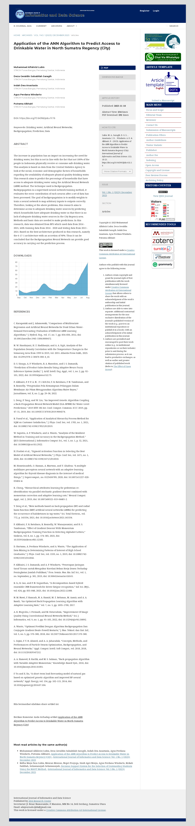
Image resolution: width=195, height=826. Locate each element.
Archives (56, 26)
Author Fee (152, 155)
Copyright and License (158, 170)
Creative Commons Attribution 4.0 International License (117, 254)
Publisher (151, 150)
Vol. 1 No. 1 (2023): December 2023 (51, 35)
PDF (105, 68)
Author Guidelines (156, 140)
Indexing (151, 160)
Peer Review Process (156, 175)
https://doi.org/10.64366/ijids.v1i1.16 (37, 118)
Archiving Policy (154, 180)
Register (144, 10)
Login (156, 10)
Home (17, 35)
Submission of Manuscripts (160, 130)
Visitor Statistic (154, 145)
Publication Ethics (156, 135)
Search (173, 26)
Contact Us (152, 125)
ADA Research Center (39, 800)
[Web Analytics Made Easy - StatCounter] (163, 192)
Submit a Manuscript (163, 100)
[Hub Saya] (163, 60)
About (71, 26)
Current (41, 26)
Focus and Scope (155, 109)
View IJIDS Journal (163, 196)
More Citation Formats (115, 171)
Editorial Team (154, 114)
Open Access (152, 165)
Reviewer (151, 120)
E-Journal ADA (23, 26)
